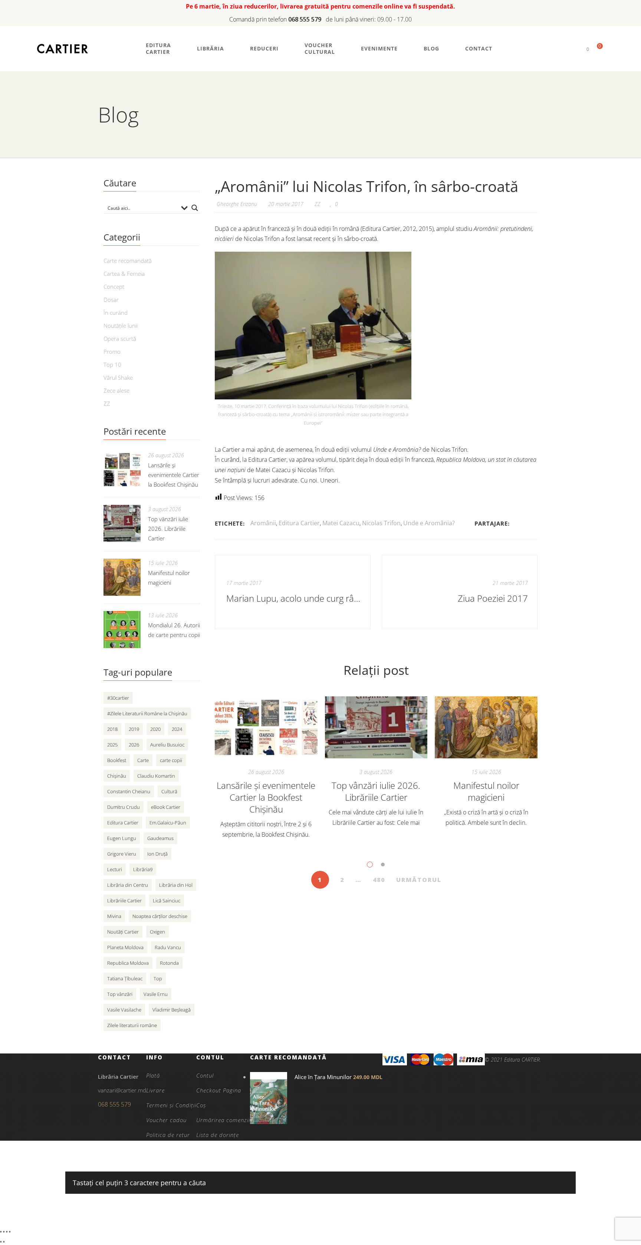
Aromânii (263, 523)
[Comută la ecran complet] (3, 1231)
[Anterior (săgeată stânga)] (0, 1241)
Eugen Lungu (121, 838)
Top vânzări (119, 994)
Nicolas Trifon (381, 523)
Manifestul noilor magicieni (486, 791)
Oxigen (157, 931)
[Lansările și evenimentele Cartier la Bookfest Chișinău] (266, 727)
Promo (112, 351)
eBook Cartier (165, 807)
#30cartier (118, 698)
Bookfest (116, 760)
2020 (155, 729)
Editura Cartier (299, 523)
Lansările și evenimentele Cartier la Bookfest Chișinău (266, 797)
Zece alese (116, 390)
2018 (112, 729)
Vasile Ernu (156, 994)
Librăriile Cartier (124, 900)
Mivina (114, 916)
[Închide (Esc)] (9, 1231)
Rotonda (169, 963)
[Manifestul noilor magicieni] (486, 727)
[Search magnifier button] (195, 208)
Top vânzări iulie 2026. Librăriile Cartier (376, 791)
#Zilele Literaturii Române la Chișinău (147, 713)
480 (379, 880)
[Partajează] (6, 1231)
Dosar (111, 299)
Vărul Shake (118, 377)
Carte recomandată (127, 260)
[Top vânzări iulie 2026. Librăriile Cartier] (376, 727)
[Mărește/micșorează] (0, 1231)
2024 (177, 729)
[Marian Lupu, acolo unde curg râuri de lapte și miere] (293, 592)
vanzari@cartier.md (122, 1090)
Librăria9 (142, 869)
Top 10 (112, 364)
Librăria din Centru (127, 885)
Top (158, 978)
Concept (113, 286)
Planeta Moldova (125, 947)
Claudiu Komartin (156, 775)
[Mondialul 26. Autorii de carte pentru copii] (122, 629)
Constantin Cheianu (128, 791)
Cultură (169, 791)
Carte (143, 760)
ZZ (317, 204)
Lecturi (114, 869)
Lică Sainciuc (166, 900)
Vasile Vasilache (124, 1009)
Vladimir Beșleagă (171, 1009)
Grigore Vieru (121, 853)
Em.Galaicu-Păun (167, 822)
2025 (112, 744)
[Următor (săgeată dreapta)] (3, 1241)
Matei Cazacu (340, 523)
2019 (134, 729)
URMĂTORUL (418, 880)
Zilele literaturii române (132, 1025)
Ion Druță (157, 853)
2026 (134, 744)
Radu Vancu (168, 947)
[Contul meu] (575, 48)
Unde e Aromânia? (429, 523)
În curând (115, 312)
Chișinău (116, 775)
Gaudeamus (160, 838)
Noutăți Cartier (123, 931)
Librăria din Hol (176, 885)
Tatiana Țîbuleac (124, 978)
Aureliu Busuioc (167, 744)
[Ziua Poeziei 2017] (460, 592)
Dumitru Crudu (123, 807)
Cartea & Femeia (124, 273)
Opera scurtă (119, 338)
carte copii (171, 760)
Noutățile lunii (120, 325)
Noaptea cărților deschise (159, 916)
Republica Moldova (128, 963)
